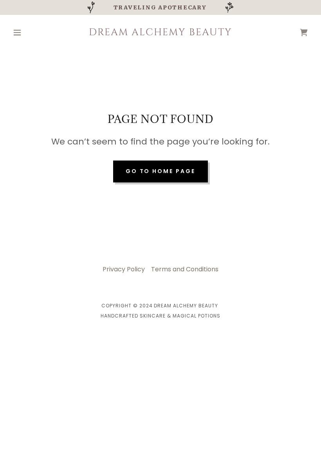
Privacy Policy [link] (124, 269)
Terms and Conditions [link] (184, 269)
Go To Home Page (161, 171)
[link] (160, 33)
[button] (32, 32)
